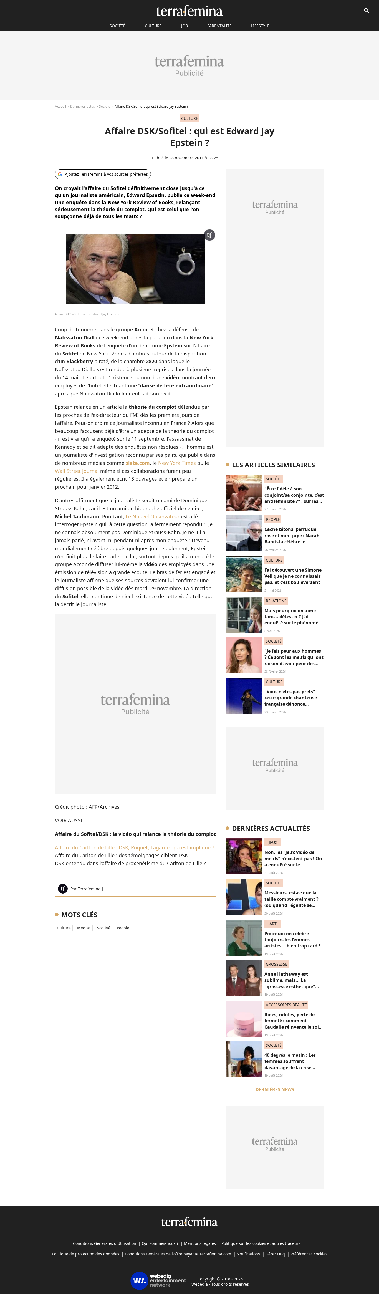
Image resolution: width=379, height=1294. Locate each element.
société (117, 25)
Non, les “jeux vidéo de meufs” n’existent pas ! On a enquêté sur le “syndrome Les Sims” (293, 861)
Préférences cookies (308, 1254)
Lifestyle (260, 25)
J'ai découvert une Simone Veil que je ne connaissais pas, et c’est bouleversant (293, 576)
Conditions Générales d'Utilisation (104, 1243)
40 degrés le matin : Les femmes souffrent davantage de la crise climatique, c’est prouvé (290, 1064)
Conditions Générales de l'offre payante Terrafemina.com (178, 1254)
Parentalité (219, 25)
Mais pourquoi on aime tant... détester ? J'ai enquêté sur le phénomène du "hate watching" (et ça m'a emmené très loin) (294, 623)
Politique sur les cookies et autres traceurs (260, 1243)
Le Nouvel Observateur (153, 516)
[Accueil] (189, 10)
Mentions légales (200, 1243)
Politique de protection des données (85, 1254)
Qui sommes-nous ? (160, 1243)
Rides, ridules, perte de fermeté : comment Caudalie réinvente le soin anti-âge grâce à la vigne (293, 1024)
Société (104, 106)
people (123, 927)
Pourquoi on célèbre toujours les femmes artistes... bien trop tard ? (292, 939)
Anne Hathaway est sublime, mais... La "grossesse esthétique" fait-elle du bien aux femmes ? (289, 986)
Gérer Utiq (275, 1254)
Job (184, 25)
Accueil (60, 106)
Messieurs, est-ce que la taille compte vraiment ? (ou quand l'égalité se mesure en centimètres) (291, 902)
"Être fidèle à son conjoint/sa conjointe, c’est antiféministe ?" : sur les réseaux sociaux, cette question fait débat (294, 501)
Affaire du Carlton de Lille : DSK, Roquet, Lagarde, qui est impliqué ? (134, 847)
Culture (153, 25)
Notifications (248, 1254)
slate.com (138, 463)
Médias (84, 927)
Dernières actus (82, 106)
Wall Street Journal (77, 471)
